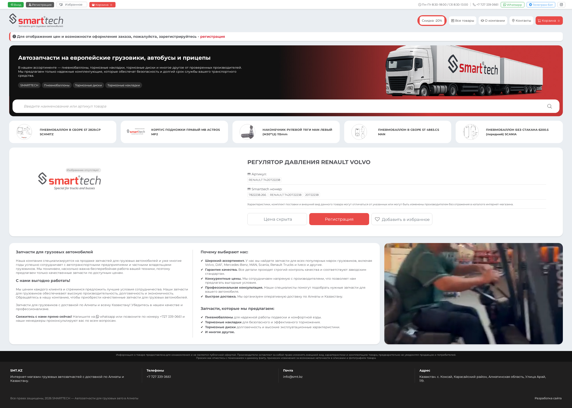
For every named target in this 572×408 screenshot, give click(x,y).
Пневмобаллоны (56, 85)
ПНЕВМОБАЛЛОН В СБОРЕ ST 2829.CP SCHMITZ (517, 132)
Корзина (103, 5)
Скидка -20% (432, 21)
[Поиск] (549, 106)
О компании (494, 21)
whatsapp (107, 317)
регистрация (212, 36)
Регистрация (41, 4)
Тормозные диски (88, 85)
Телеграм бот (542, 4)
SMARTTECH (29, 85)
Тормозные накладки (123, 85)
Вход (17, 4)
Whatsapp (514, 4)
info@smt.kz (293, 377)
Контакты (523, 21)
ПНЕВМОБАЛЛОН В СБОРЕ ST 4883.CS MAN (297, 132)
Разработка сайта (548, 398)
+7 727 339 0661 (159, 377)
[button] (401, 219)
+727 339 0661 (171, 317)
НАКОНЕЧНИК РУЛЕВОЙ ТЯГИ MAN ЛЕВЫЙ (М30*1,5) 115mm (186, 132)
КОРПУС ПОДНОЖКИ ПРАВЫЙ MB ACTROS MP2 (74, 132)
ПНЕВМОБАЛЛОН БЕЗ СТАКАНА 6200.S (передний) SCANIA (405, 132)
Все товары (464, 21)
